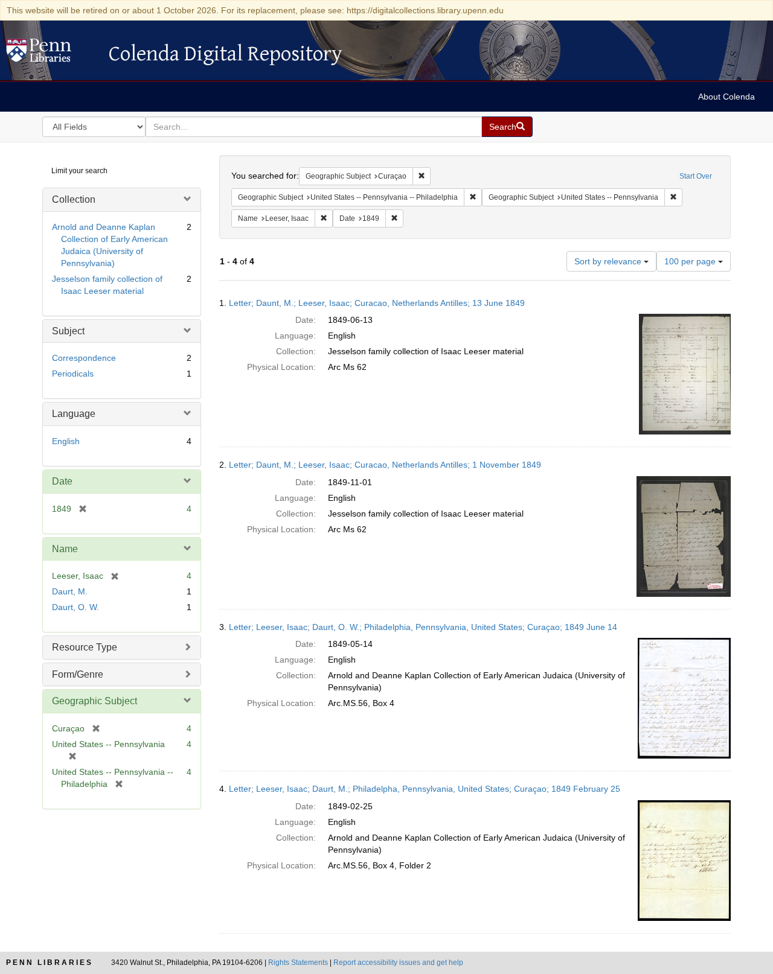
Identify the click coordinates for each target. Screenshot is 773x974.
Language (73, 414)
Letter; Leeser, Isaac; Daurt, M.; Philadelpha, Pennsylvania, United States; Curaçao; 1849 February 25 (424, 789)
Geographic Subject (94, 701)
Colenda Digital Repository (51, 54)
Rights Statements (298, 962)
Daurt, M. (70, 591)
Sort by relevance (609, 261)
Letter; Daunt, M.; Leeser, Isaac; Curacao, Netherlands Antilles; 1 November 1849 (385, 464)
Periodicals (73, 373)
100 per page (691, 261)
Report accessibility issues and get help (398, 962)
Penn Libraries (49, 962)
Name (65, 549)
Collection (73, 199)
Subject (68, 331)
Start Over (695, 176)
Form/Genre (77, 674)
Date (62, 481)
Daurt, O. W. (75, 607)
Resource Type (84, 647)
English (66, 441)
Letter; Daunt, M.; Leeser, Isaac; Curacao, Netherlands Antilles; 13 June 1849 (377, 303)
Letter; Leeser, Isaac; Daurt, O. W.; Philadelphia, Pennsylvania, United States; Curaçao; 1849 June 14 (423, 627)
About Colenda (726, 96)
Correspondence (84, 358)
